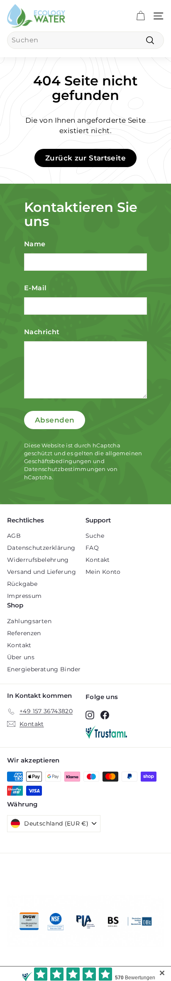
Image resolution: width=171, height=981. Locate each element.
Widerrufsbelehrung (38, 559)
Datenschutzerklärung (41, 547)
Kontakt (98, 559)
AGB (14, 535)
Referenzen (24, 633)
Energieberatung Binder (44, 669)
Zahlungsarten (29, 621)
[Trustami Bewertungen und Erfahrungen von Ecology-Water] (125, 732)
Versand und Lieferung (41, 571)
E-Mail (35, 288)
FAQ (92, 547)
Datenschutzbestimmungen (65, 469)
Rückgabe (22, 584)
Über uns (20, 657)
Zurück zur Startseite (85, 158)
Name (35, 244)
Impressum (24, 596)
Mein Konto (103, 571)
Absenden (54, 420)
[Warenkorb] (140, 16)
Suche (95, 535)
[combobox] (85, 40)
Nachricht (41, 332)
